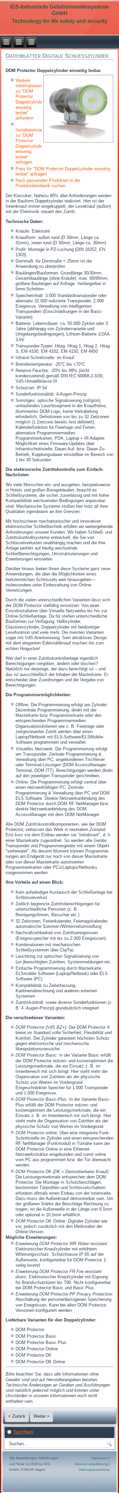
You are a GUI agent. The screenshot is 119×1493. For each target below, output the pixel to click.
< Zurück (16, 1416)
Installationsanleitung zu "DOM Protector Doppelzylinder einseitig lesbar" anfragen (36, 146)
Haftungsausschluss (94, 1469)
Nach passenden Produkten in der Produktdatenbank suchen (48, 183)
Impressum (99, 1458)
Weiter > (41, 1416)
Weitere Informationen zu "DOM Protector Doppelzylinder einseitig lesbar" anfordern (30, 99)
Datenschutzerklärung (91, 1464)
